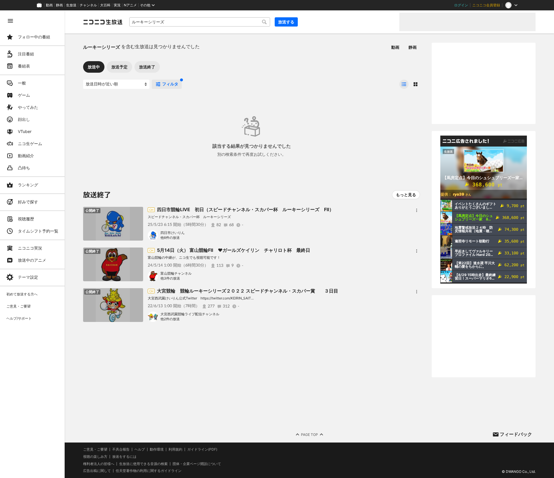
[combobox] (199, 22)
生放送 (71, 5)
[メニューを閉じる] (10, 21)
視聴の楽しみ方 (95, 456)
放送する (286, 21)
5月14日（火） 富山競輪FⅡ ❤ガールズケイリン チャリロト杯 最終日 (233, 250)
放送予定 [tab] (119, 66)
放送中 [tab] (94, 66)
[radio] (404, 84)
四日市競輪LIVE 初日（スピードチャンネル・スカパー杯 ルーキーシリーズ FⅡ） (245, 209)
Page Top (309, 434)
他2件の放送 (170, 319)
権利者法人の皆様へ (98, 464)
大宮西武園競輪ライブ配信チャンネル (189, 314)
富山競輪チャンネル (176, 273)
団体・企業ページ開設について (197, 464)
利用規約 (175, 449)
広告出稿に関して (97, 470)
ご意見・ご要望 (95, 449)
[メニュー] (416, 210)
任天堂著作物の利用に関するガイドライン (148, 471)
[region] (32, 244)
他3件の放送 (170, 278)
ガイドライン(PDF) (202, 449)
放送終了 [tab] (147, 66)
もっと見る (406, 194)
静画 (59, 5)
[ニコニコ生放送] (102, 22)
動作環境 (157, 449)
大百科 (105, 5)
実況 (117, 5)
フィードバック (516, 434)
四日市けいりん (172, 232)
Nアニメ (130, 5)
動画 (49, 5)
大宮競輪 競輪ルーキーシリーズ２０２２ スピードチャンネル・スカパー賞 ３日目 (247, 291)
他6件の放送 (170, 237)
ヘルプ (139, 449)
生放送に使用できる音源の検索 (143, 464)
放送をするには (124, 456)
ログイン (461, 5)
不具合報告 (121, 449)
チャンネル (88, 5)
